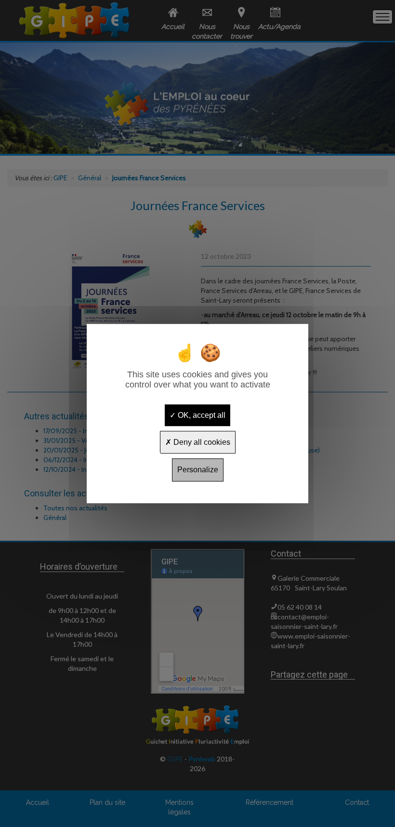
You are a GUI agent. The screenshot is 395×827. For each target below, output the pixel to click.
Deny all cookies (200, 442)
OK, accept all (200, 415)
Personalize (197, 470)
